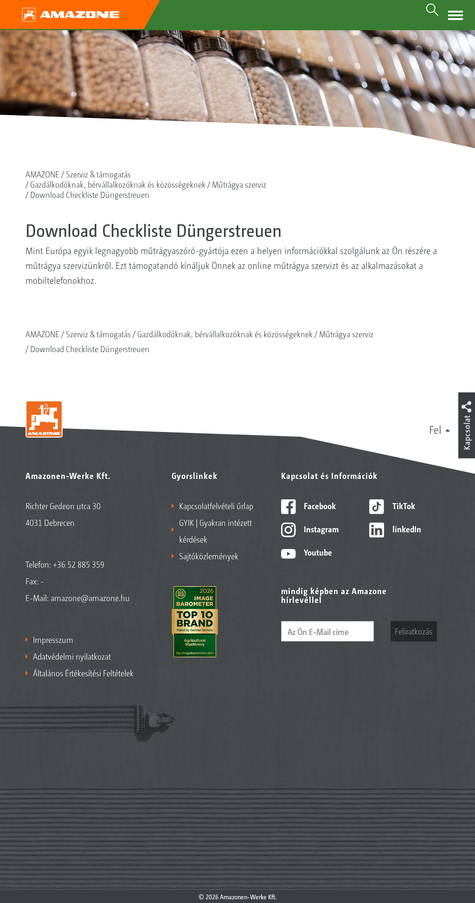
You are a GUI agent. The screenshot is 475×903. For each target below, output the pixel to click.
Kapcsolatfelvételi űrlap (216, 505)
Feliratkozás (413, 631)
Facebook (319, 505)
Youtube (317, 552)
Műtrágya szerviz (239, 184)
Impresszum (53, 639)
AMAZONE (42, 174)
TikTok (403, 505)
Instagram (320, 528)
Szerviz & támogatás (98, 174)
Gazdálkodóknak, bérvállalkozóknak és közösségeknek (117, 184)
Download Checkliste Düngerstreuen (89, 194)
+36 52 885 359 (78, 564)
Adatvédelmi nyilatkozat (72, 656)
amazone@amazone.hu (90, 597)
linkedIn (406, 528)
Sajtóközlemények (208, 555)
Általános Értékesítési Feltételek (83, 672)
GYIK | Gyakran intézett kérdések (215, 530)
